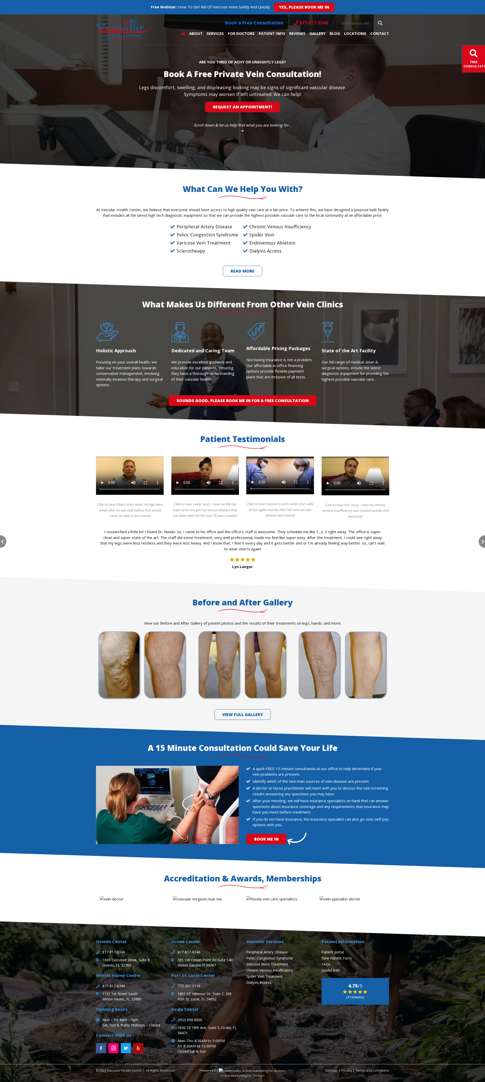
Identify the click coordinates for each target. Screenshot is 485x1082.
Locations (355, 33)
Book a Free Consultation (254, 23)
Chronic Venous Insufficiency (269, 970)
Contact (379, 33)
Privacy (346, 1070)
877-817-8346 (313, 23)
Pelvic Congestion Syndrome (269, 958)
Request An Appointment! (242, 107)
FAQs (326, 964)
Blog (335, 33)
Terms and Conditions (372, 1070)
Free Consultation (474, 64)
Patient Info (272, 33)
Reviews (297, 33)
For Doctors (241, 33)
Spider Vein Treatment (264, 976)
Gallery (317, 33)
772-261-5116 (189, 985)
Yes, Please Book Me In (304, 7)
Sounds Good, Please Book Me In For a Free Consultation (243, 400)
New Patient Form (337, 958)
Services (215, 33)
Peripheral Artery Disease (267, 952)
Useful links (331, 970)
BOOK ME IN (266, 839)
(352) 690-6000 (190, 1019)
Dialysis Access (258, 982)
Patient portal (333, 952)
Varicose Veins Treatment (267, 964)
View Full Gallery (242, 714)
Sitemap (331, 1070)
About (196, 33)
